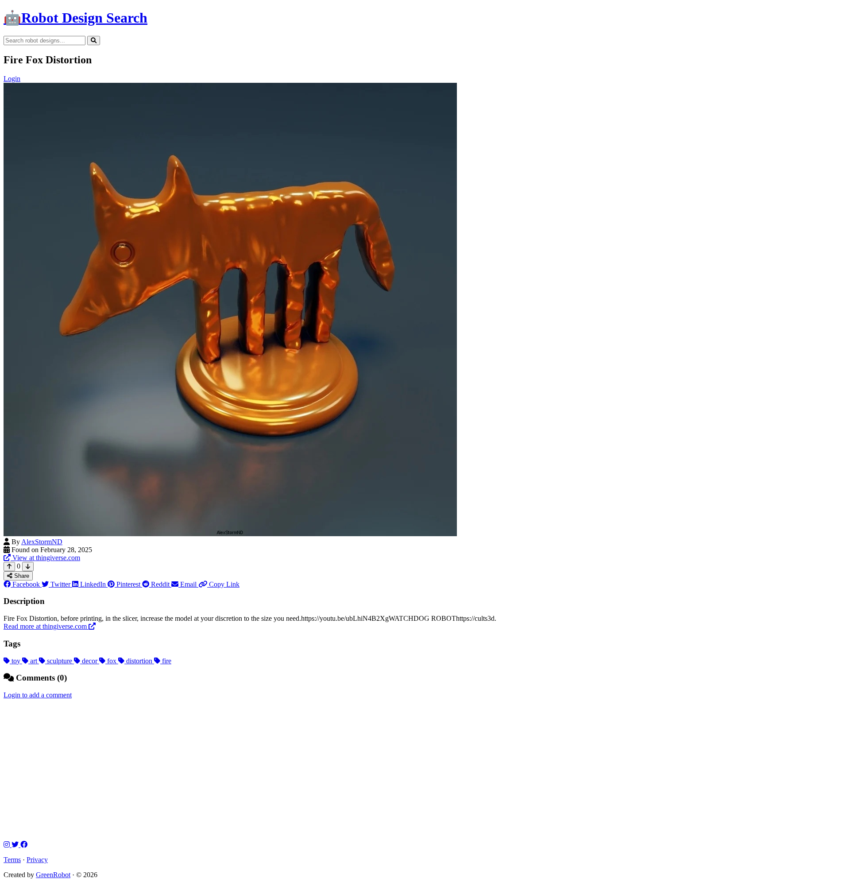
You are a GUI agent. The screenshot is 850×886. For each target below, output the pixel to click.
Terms (12, 859)
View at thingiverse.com (45, 557)
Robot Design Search (75, 18)
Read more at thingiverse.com (46, 626)
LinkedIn (93, 584)
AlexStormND (41, 542)
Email (188, 584)
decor (89, 661)
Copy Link (223, 584)
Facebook (26, 584)
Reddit (160, 584)
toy (16, 661)
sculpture (59, 661)
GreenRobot (53, 874)
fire (165, 661)
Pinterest (128, 584)
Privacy (37, 859)
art (33, 661)
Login (12, 78)
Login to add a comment (38, 695)
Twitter (60, 584)
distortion (139, 661)
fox (111, 661)
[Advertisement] (425, 770)
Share (20, 576)
